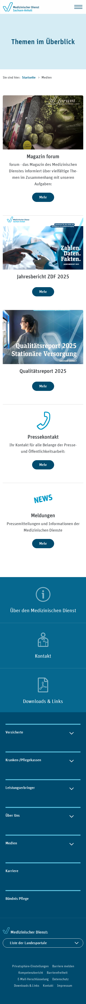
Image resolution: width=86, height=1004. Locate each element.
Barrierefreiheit (57, 973)
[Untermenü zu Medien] (71, 843)
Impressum (64, 985)
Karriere (12, 870)
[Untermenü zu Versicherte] (71, 732)
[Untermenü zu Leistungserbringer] (71, 787)
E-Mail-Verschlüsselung (33, 979)
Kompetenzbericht (30, 973)
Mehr (43, 197)
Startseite (29, 77)
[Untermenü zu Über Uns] (71, 815)
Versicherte (14, 732)
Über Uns (13, 815)
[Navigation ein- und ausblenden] (78, 7)
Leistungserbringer (20, 787)
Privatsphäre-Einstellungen (30, 966)
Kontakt (43, 656)
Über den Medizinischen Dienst (43, 610)
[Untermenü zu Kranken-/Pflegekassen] (71, 760)
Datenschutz (60, 979)
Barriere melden (63, 966)
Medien (11, 843)
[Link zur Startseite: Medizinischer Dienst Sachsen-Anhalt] (21, 7)
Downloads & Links (43, 701)
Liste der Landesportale (28, 942)
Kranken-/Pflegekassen (23, 760)
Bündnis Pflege (17, 898)
